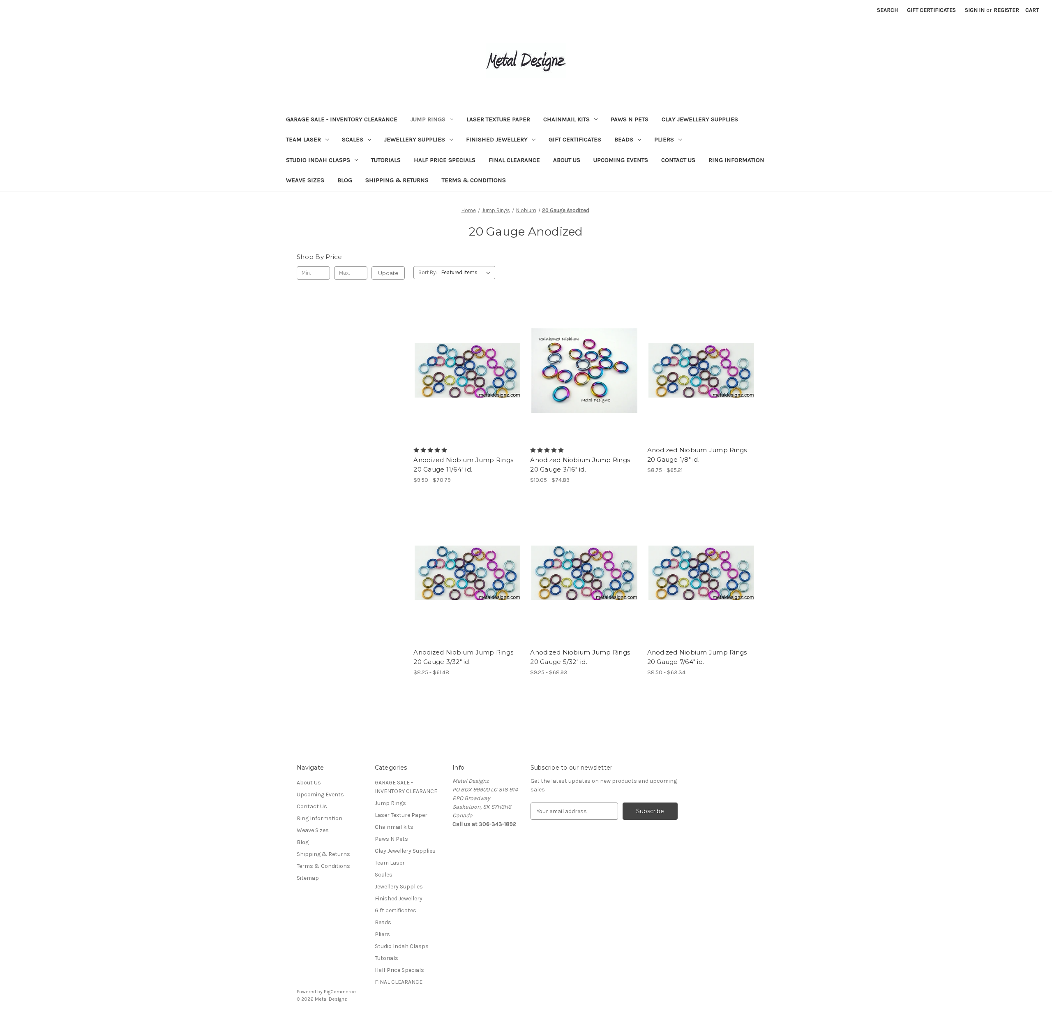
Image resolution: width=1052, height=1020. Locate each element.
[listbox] (467, 272)
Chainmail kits (566, 119)
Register (1006, 10)
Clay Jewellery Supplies (700, 119)
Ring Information (736, 160)
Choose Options (467, 385)
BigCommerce (340, 992)
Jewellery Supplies (414, 139)
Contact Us (678, 160)
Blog (344, 180)
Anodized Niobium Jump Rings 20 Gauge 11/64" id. (463, 464)
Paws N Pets (629, 119)
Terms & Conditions (474, 180)
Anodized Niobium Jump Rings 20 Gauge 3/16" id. (580, 464)
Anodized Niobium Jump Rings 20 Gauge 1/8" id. (697, 454)
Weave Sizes (305, 180)
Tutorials (386, 160)
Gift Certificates (931, 10)
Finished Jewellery (497, 139)
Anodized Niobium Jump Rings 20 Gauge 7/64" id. (697, 657)
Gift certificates (575, 139)
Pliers (664, 139)
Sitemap (308, 877)
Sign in (975, 10)
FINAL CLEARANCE (514, 160)
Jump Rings (428, 119)
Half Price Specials (444, 160)
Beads (623, 139)
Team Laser (303, 139)
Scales (352, 139)
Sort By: (427, 272)
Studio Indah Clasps (318, 160)
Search (887, 10)
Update (388, 273)
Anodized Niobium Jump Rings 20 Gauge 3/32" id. (463, 657)
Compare (464, 370)
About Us (566, 160)
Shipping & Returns (397, 180)
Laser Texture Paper (498, 119)
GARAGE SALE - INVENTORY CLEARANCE (341, 119)
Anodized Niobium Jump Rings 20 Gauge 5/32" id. (580, 657)
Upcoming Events (620, 160)
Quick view (460, 355)
